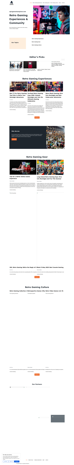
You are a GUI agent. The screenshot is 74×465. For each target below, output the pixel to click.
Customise (5, 461)
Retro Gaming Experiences (37, 2)
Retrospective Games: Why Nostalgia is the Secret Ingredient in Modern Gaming (43, 64)
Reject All (11, 461)
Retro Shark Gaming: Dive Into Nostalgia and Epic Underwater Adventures (54, 95)
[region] (11, 458)
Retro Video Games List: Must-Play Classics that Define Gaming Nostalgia (57, 70)
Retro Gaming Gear (46, 2)
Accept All (16, 461)
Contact (63, 2)
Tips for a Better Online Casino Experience (15, 70)
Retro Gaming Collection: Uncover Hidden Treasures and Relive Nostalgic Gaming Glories (29, 65)
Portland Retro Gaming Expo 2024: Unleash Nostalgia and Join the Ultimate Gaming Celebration (35, 97)
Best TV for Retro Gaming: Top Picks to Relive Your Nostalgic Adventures (18, 95)
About (60, 2)
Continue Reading (13, 109)
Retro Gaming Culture (54, 2)
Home (31, 2)
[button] (64, 59)
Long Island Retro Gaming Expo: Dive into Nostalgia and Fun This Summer (49, 178)
